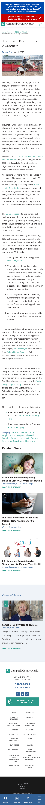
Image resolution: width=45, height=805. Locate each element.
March (24, 32)
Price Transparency (30, 750)
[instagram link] (27, 694)
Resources (13, 734)
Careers (30, 745)
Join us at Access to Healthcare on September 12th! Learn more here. (22, 18)
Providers (13, 730)
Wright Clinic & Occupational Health (18, 435)
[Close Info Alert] (40, 18)
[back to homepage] (3, 32)
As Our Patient (30, 734)
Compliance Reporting (30, 724)
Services (29, 717)
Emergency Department (13, 441)
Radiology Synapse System (13, 724)
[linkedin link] (22, 694)
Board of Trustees (14, 718)
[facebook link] (18, 694)
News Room (14, 745)
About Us (30, 713)
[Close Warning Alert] (40, 8)
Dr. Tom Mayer (20, 348)
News (9, 32)
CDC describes (12, 214)
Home (14, 713)
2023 (17, 32)
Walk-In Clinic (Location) (23, 432)
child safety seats (14, 260)
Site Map (22, 789)
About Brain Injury (16, 427)
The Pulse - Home (29, 767)
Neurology (30, 441)
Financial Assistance (13, 740)
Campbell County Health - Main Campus (20, 438)
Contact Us (14, 766)
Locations (29, 730)
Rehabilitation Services (17, 352)
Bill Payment (13, 749)
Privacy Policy (22, 786)
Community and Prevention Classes (14, 758)
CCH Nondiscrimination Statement (30, 758)
